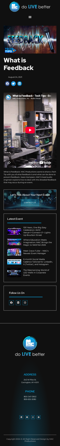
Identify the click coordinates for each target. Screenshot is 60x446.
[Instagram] (25, 302)
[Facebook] (11, 302)
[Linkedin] (18, 302)
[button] (30, 17)
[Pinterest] (38, 417)
